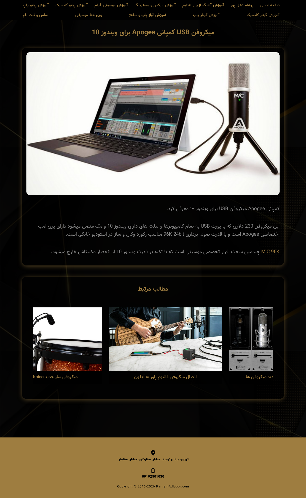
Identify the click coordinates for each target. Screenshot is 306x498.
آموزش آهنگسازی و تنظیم (203, 5)
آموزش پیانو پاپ (36, 5)
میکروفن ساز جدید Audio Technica (92, 377)
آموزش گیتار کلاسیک (263, 15)
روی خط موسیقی (88, 15)
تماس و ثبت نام (35, 15)
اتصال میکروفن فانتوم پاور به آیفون (213, 377)
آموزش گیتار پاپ (206, 15)
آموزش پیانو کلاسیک (72, 5)
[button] (20, 347)
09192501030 (153, 477)
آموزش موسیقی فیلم (111, 5)
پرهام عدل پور (242, 5)
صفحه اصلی (270, 5)
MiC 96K (270, 252)
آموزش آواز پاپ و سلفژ (147, 15)
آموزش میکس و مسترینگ (155, 5)
